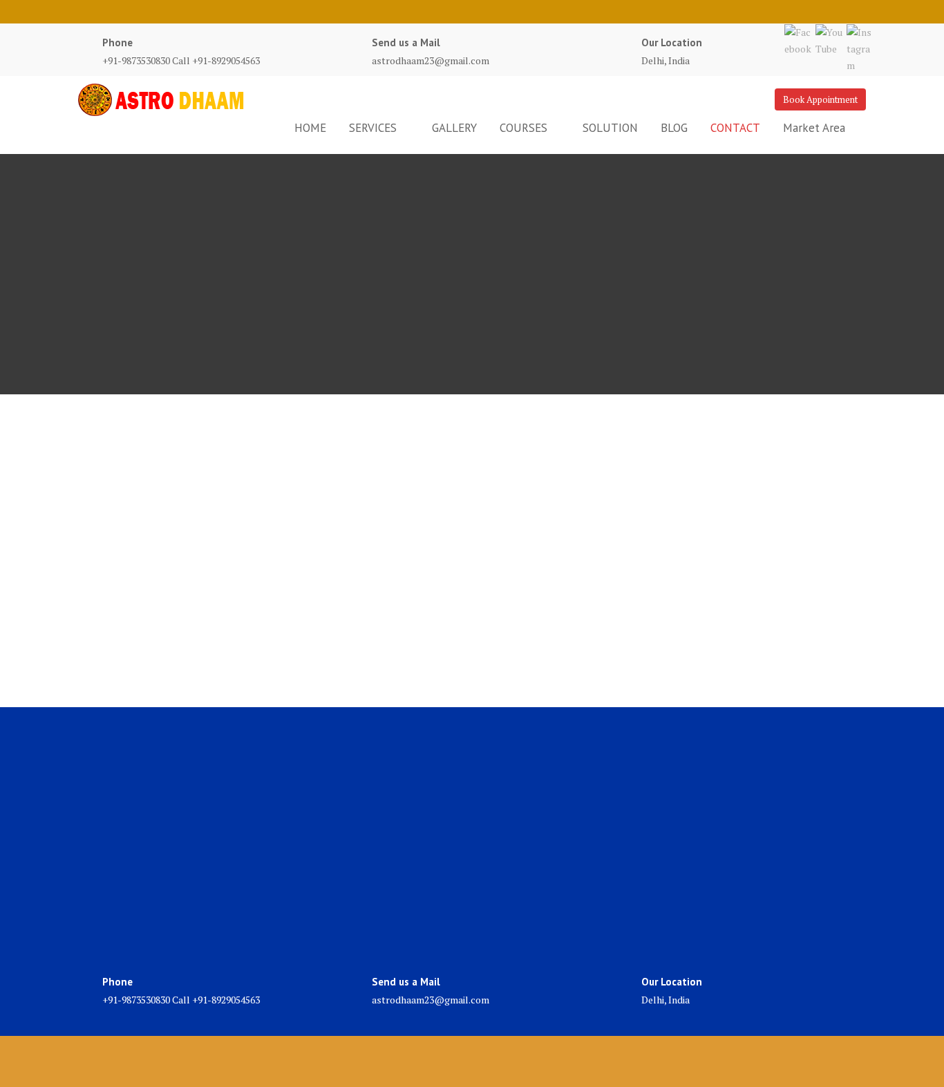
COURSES (523, 127)
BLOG (674, 127)
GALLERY (454, 127)
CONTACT (735, 127)
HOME (310, 127)
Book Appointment (820, 99)
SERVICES (373, 127)
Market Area (814, 127)
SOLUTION (610, 127)
